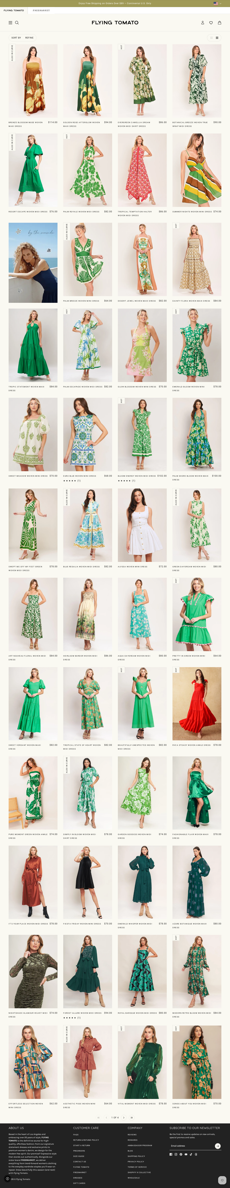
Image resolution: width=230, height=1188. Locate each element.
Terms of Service (137, 1167)
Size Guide (78, 1156)
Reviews (132, 1135)
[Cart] (219, 22)
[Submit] (218, 1146)
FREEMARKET (80, 1172)
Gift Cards (79, 1183)
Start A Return (81, 1145)
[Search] (17, 22)
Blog (130, 1151)
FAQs (76, 1135)
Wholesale (134, 1178)
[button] (210, 37)
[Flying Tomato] (115, 22)
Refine (29, 38)
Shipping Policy (136, 1156)
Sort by (16, 38)
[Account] (202, 22)
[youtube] (186, 1154)
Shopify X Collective (139, 1172)
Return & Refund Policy (86, 1140)
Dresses (77, 1178)
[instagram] (176, 1154)
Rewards (132, 1140)
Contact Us (79, 1162)
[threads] (196, 1154)
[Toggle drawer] (10, 22)
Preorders (79, 1151)
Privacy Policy (136, 1162)
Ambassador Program (140, 1145)
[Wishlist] (211, 23)
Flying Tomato (81, 1167)
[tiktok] (191, 1154)
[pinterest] (181, 1154)
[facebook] (171, 1154)
